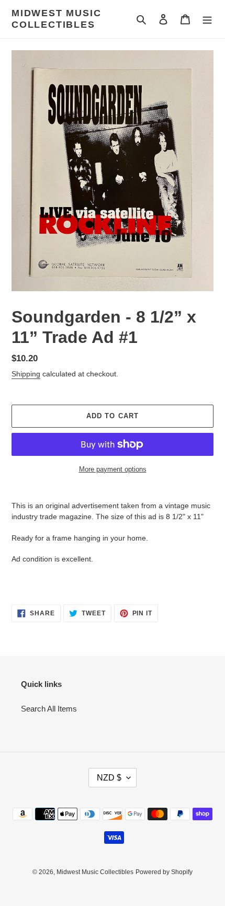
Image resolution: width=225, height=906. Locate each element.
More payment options (113, 469)
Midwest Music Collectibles (56, 19)
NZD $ (109, 777)
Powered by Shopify (164, 872)
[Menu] (207, 19)
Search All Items (49, 708)
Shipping (26, 374)
